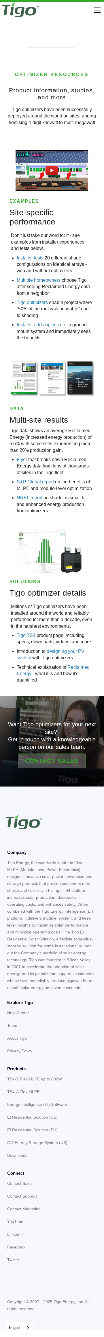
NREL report (29, 497)
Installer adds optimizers (41, 324)
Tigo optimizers (33, 302)
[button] (96, 10)
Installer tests (31, 257)
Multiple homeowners (38, 280)
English (15, 1327)
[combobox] (19, 1327)
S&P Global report (35, 481)
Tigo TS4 (26, 635)
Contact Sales (52, 760)
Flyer (22, 459)
